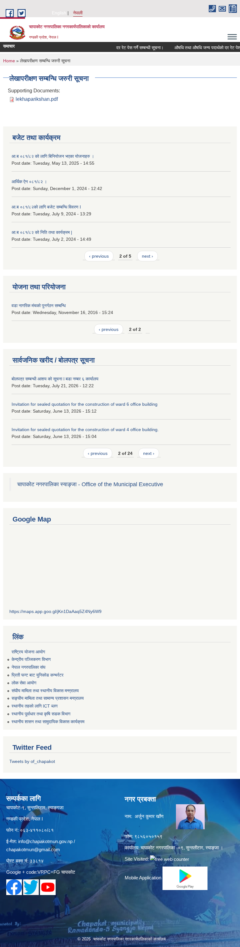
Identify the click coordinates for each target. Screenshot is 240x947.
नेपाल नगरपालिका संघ (28, 667)
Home (9, 60)
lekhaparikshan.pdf (37, 99)
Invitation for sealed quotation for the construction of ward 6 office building (85, 404)
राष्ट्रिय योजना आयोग (28, 651)
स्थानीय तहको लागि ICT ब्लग (35, 705)
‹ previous (99, 256)
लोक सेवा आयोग (24, 682)
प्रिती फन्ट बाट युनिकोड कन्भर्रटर (37, 674)
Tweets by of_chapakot (32, 761)
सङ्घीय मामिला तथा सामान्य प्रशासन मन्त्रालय (48, 698)
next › (147, 256)
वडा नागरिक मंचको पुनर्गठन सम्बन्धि (39, 305)
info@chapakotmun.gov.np (45, 841)
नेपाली (77, 12)
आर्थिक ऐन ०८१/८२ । (29, 181)
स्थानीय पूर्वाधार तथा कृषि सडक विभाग (41, 713)
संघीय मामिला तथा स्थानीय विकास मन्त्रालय (45, 690)
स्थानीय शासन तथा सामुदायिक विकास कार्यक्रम (48, 721)
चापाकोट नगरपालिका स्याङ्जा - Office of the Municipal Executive (90, 484)
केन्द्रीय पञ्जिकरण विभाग (31, 659)
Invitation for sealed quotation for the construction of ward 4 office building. (85, 429)
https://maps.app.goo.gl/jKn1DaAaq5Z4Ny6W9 (55, 611)
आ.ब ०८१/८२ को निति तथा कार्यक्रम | (42, 232)
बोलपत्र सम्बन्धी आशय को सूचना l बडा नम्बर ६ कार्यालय (55, 378)
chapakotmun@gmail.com (33, 849)
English (59, 12)
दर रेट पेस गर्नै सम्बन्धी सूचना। (132, 47)
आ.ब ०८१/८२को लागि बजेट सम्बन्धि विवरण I (46, 206)
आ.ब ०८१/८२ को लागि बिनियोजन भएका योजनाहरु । (53, 156)
